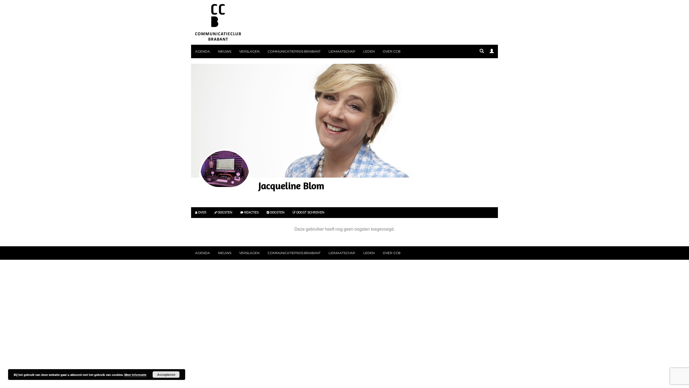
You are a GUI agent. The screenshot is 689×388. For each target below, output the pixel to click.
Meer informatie (135, 375)
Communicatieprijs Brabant (294, 51)
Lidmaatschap (342, 51)
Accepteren (166, 374)
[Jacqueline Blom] (224, 174)
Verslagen (249, 51)
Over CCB (391, 51)
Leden (369, 51)
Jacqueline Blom (291, 185)
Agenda (202, 51)
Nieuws (224, 51)
